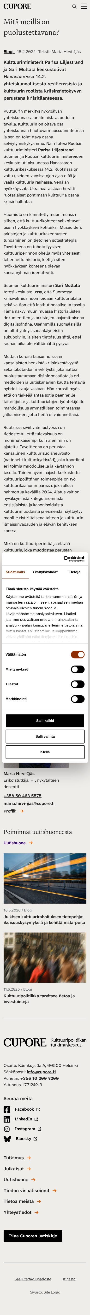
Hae (74, 6)
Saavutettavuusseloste (33, 1279)
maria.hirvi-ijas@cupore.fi (29, 803)
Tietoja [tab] (74, 572)
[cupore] (45, 1042)
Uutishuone (15, 843)
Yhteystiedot (17, 1212)
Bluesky (23, 1138)
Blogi (9, 52)
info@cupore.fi (41, 1072)
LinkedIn (23, 1119)
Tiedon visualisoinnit (26, 1191)
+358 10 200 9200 (39, 1078)
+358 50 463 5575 (23, 796)
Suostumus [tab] (15, 572)
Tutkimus (14, 1158)
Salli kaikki (45, 721)
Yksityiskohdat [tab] (44, 572)
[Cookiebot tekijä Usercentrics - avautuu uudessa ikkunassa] (64, 559)
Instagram (24, 1129)
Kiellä (45, 752)
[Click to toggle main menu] (84, 6)
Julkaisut (14, 1169)
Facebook (24, 1109)
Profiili (10, 811)
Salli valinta (45, 736)
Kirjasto (69, 1279)
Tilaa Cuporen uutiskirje (33, 1236)
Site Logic (52, 1292)
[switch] (77, 669)
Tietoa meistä (19, 1201)
